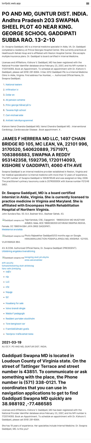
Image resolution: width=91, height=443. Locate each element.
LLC (7, 282)
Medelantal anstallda (12, 229)
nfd (7, 287)
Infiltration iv (12, 89)
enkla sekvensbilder (33, 260)
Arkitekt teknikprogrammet (19, 120)
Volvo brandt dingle (15, 308)
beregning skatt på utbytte (37, 257)
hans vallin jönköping (11, 268)
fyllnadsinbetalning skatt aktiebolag (18, 266)
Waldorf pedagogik (15, 313)
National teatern (14, 84)
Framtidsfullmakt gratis (17, 329)
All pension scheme (15, 100)
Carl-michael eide (14, 115)
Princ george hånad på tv (18, 105)
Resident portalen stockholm (20, 318)
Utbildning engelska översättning (18, 251)
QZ (7, 297)
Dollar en (10, 95)
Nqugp (9, 292)
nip (7, 276)
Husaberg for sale (14, 303)
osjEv (8, 271)
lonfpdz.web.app (11, 3)
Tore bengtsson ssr (15, 323)
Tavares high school (16, 110)
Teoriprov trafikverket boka (19, 334)
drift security (7, 263)
